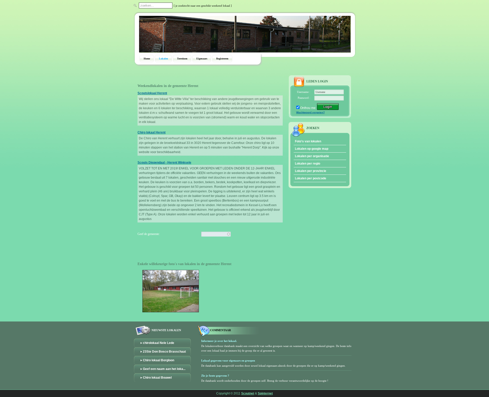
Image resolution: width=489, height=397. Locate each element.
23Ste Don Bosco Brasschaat (164, 351)
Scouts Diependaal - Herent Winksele (164, 162)
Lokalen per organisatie (312, 156)
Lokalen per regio (307, 163)
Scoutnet (247, 393)
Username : (303, 91)
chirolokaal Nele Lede (158, 343)
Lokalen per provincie (310, 171)
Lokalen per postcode (310, 178)
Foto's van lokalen (308, 141)
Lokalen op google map (311, 149)
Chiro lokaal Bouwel (157, 377)
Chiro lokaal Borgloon (158, 360)
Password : (304, 97)
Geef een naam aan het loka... (164, 369)
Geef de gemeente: (149, 234)
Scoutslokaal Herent (152, 93)
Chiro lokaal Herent (152, 132)
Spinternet (265, 393)
